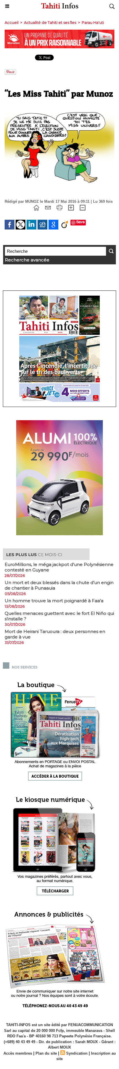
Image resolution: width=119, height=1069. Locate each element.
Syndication (77, 1053)
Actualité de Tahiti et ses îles (50, 22)
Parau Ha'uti (93, 22)
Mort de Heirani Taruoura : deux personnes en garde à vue (55, 634)
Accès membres (17, 1053)
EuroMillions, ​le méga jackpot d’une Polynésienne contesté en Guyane (59, 567)
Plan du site (46, 1053)
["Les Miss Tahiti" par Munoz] (59, 108)
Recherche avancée (27, 260)
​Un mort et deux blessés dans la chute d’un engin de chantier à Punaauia (59, 585)
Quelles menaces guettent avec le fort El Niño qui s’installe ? (59, 616)
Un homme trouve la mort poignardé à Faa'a (54, 600)
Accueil (11, 22)
